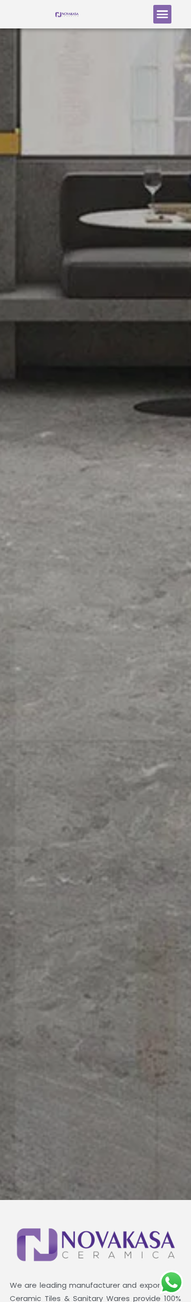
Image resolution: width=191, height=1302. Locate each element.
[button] (162, 14)
